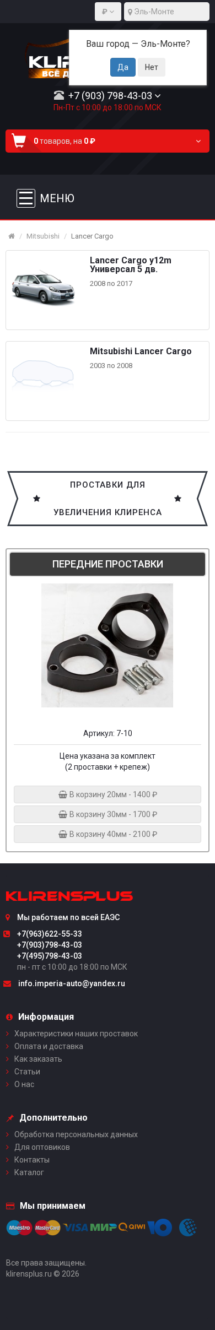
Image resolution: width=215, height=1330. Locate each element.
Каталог (29, 1172)
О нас (24, 1084)
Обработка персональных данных (76, 1134)
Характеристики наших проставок (76, 1033)
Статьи (27, 1071)
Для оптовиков (42, 1147)
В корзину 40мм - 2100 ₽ (112, 834)
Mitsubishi (43, 236)
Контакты (32, 1159)
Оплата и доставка (48, 1046)
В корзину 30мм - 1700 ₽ (112, 814)
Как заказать (38, 1059)
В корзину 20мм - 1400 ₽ (112, 794)
